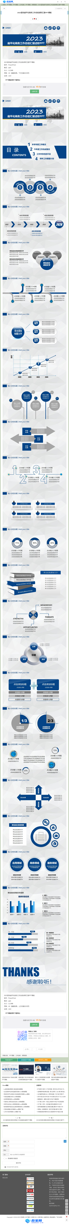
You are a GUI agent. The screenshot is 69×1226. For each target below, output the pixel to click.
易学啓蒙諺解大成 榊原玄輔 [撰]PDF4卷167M (50, 1106)
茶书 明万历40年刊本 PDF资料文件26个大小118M (52, 1096)
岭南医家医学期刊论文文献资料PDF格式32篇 (50, 1111)
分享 (41, 1049)
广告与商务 (59, 1217)
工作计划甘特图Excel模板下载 (12, 1111)
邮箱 (6, 1146)
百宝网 (22, 1217)
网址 (5, 1150)
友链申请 (46, 1217)
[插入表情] (65, 1141)
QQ (5, 1154)
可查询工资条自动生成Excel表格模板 (14, 1101)
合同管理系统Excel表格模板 (11, 1099)
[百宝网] (34, 1221)
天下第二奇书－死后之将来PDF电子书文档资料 (51, 1101)
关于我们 (27, 1217)
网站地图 (52, 1217)
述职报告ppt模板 (43, 1060)
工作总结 (21, 4)
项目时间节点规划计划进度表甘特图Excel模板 (17, 1094)
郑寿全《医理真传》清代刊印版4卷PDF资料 (50, 1109)
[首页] (66, 1200)
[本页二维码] (66, 1220)
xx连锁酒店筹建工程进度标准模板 (13, 1089)
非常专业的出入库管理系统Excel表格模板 (15, 1104)
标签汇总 (33, 1217)
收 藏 (34, 19)
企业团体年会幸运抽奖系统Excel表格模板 (15, 1091)
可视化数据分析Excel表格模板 (12, 1096)
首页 (4, 4)
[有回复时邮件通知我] (5, 1167)
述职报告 (34, 4)
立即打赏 (34, 91)
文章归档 (40, 1217)
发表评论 (59, 8)
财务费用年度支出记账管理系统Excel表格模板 (17, 1106)
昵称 (6, 1142)
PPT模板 (9, 4)
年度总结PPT (9, 1060)
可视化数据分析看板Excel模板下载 (13, 1109)
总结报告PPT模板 (26, 1060)
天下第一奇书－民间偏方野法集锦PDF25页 (50, 1104)
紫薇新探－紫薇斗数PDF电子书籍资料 (48, 1099)
